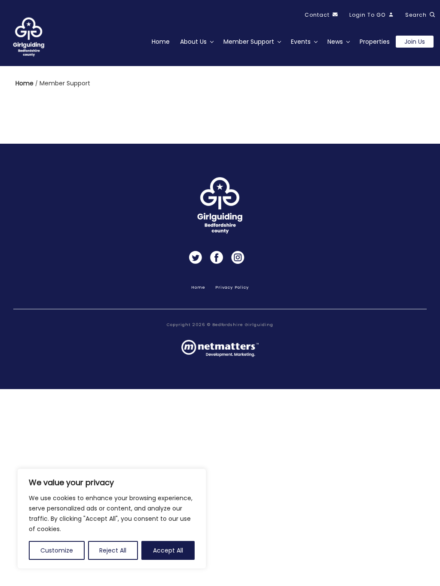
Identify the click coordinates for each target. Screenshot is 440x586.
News (335, 41)
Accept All (168, 550)
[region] (111, 518)
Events (301, 41)
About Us (193, 41)
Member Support (248, 41)
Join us (414, 41)
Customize (56, 550)
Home (161, 41)
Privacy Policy (231, 287)
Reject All (112, 550)
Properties (375, 41)
